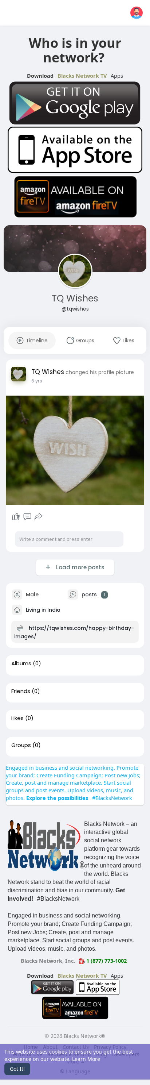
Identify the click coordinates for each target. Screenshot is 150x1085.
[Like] (16, 517)
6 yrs (36, 380)
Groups (21, 745)
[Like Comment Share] (27, 517)
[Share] (38, 517)
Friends (20, 691)
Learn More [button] (86, 1058)
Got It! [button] (17, 1068)
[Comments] (27, 517)
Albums (21, 663)
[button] (136, 13)
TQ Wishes (75, 298)
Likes (17, 718)
